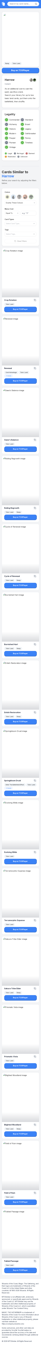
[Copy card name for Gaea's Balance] (35, 440)
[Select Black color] (19, 197)
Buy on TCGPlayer (20, 70)
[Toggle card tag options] (34, 234)
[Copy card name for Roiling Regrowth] (35, 508)
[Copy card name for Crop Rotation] (35, 300)
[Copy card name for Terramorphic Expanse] (35, 920)
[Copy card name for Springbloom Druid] (35, 780)
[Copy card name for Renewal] (35, 368)
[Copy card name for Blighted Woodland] (35, 1125)
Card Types (9, 219)
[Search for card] (36, 4)
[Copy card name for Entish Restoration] (35, 712)
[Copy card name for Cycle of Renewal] (35, 576)
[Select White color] (7, 197)
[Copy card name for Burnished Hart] (35, 644)
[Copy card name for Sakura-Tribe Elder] (35, 988)
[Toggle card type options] (34, 223)
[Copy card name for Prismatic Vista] (35, 1056)
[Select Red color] (25, 197)
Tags (7, 230)
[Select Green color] (31, 197)
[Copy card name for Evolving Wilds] (35, 852)
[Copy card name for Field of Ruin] (35, 1193)
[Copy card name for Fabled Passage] (35, 1261)
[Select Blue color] (13, 197)
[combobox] (22, 4)
